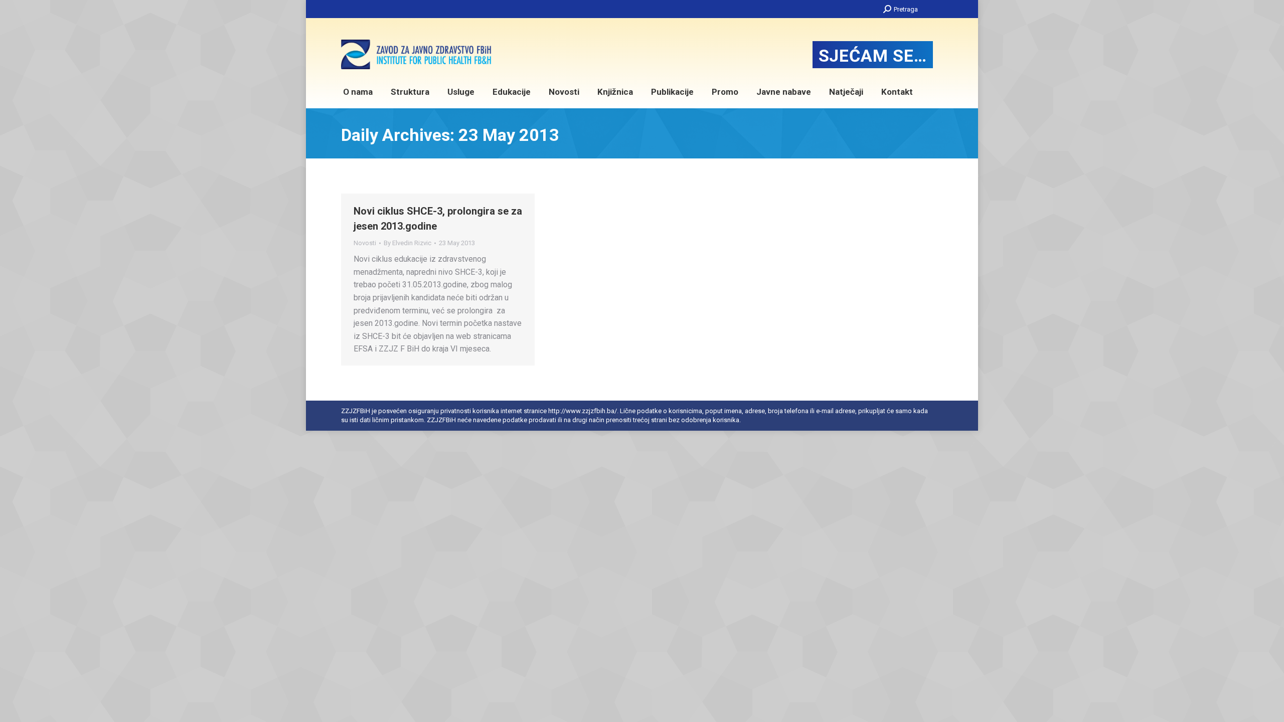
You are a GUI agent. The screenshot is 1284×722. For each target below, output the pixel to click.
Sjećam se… (873, 56)
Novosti (365, 243)
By (407, 243)
